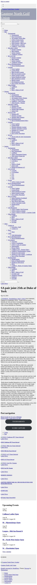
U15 (12, 175)
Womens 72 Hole (16, 107)
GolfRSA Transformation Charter (20, 251)
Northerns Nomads (16, 275)
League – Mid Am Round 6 (13, 531)
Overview (14, 241)
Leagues (10, 67)
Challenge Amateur (16, 54)
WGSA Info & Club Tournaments (21, 136)
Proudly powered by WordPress (10, 568)
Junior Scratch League (17, 193)
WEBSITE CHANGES (6, 475)
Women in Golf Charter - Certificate (21, 254)
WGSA (10, 135)
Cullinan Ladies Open (11, 514)
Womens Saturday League (18, 127)
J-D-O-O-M (11, 169)
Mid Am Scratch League (18, 74)
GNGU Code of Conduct (18, 245)
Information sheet (16, 199)
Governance (11, 240)
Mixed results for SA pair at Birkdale (11, 417)
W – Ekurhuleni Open (11, 548)
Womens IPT (15, 106)
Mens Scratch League (17, 72)
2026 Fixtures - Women (18, 103)
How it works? (12, 196)
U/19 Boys (14, 161)
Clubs (9, 233)
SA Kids (13, 222)
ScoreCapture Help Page (11, 574)
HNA (13, 88)
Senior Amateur (15, 53)
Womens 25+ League (17, 130)
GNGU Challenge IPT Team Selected (10, 442)
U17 (12, 174)
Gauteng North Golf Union (8, 565)
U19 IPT (14, 170)
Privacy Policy (15, 248)
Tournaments (11, 33)
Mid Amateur (15, 51)
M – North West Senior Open (13, 540)
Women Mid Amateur (17, 109)
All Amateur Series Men (18, 38)
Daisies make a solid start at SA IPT (11, 418)
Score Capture (15, 69)
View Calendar (7, 551)
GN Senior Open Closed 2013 (8, 497)
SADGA (14, 277)
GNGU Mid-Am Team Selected (8, 451)
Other (6, 224)
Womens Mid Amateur (17, 117)
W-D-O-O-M (11, 112)
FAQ (12, 206)
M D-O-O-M (11, 56)
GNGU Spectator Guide (18, 203)
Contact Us (14, 228)
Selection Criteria (13, 48)
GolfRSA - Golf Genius (18, 46)
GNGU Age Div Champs (7, 468)
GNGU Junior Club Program (19, 209)
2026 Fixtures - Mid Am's (18, 43)
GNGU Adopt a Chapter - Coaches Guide (23, 212)
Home (6, 30)
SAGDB (14, 220)
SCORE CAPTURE (18, 428)
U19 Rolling (15, 172)
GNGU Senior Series (17, 40)
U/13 (12, 162)
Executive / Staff (16, 227)
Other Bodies (11, 85)
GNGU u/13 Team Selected (7, 459)
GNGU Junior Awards (17, 182)
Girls (12, 178)
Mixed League (15, 80)
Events (10, 180)
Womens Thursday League (19, 128)
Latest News (4, 283)
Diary (9, 230)
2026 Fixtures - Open (17, 41)
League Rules (15, 70)
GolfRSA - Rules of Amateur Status (21, 266)
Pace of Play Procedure (18, 83)
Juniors (6, 146)
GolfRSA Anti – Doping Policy (20, 249)
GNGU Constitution (17, 243)
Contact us (11, 225)
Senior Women (15, 145)
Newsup (26, 568)
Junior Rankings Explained (19, 198)
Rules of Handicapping (18, 261)
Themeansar (4, 570)
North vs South (15, 164)
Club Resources (12, 207)
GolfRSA (14, 86)
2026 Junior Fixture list (18, 156)
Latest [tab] (6, 432)
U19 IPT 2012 (4, 490)
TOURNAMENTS (18, 421)
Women (6, 91)
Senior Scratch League (17, 75)
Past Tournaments (16, 36)
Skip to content (5, 1)
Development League (17, 82)
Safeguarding (15, 246)
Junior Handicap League (18, 191)
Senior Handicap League (18, 77)
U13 (12, 177)
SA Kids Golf (15, 274)
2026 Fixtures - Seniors (18, 45)
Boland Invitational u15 (18, 167)
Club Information (16, 235)
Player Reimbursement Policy (19, 120)
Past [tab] (5, 434)
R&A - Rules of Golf (17, 90)
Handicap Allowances (17, 262)
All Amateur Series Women (19, 98)
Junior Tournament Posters (19, 154)
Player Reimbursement (14, 64)
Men (5, 32)
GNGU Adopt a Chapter (18, 211)
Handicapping (15, 204)
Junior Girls (14, 111)
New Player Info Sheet (17, 201)
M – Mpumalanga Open (11, 523)
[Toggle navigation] (1, 22)
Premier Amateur (16, 49)
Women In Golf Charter (18, 253)
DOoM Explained (16, 159)
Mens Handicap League (18, 78)
